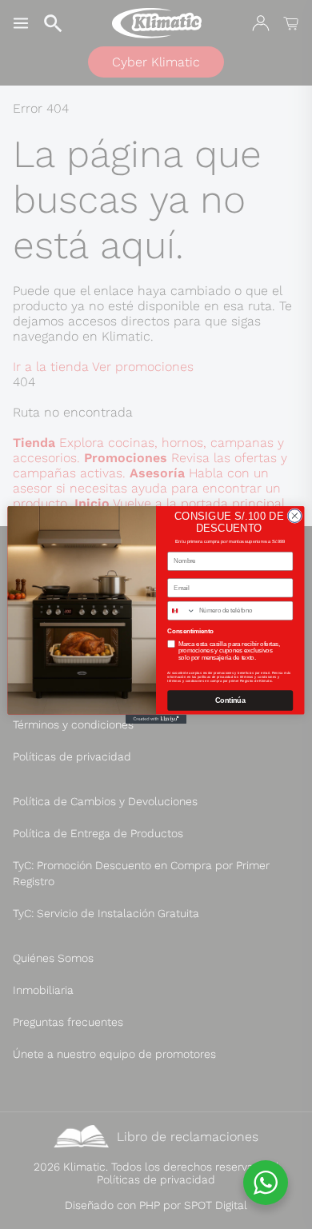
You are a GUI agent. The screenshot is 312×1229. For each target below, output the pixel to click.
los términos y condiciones (255, 677)
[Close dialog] (295, 515)
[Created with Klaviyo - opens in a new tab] (156, 718)
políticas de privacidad (215, 677)
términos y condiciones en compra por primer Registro (210, 680)
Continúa (230, 700)
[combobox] (181, 610)
